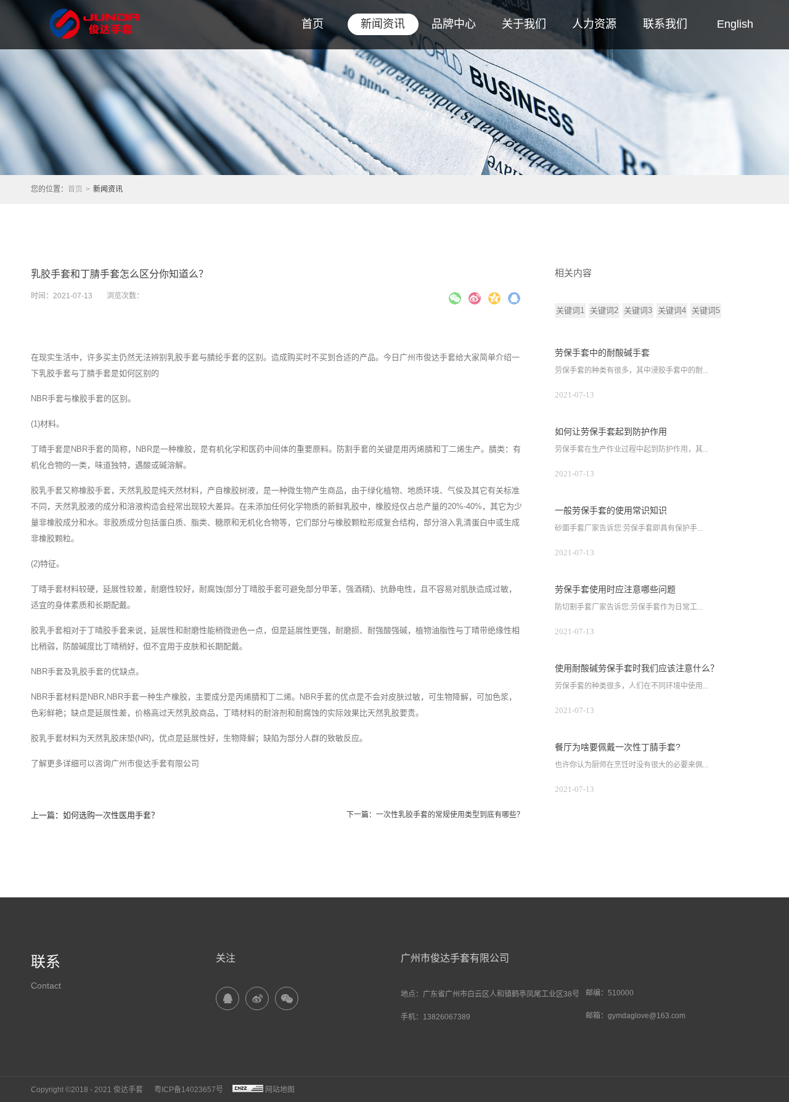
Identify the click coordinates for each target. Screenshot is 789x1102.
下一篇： (435, 814)
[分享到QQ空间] (494, 298)
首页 (312, 24)
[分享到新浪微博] (474, 298)
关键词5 (706, 310)
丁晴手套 (47, 449)
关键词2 (604, 310)
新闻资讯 (108, 189)
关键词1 (570, 310)
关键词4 (672, 310)
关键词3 (638, 310)
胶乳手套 (47, 630)
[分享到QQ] (227, 998)
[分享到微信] (455, 298)
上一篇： (95, 815)
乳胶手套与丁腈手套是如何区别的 (99, 373)
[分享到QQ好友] (514, 298)
